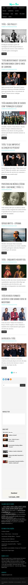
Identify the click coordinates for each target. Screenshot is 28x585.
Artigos (4, 11)
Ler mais (4, 53)
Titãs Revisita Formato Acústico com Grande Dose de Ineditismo (14, 299)
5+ (2, 507)
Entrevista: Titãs (8, 338)
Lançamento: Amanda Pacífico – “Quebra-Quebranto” (11, 544)
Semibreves (10, 11)
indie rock (14, 516)
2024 (10, 510)
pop (13, 520)
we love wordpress (17, 582)
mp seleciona (19, 518)
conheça (5, 512)
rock (8, 521)
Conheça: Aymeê (5, 531)
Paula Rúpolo (11, 582)
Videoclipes (21, 8)
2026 (16, 510)
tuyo (12, 523)
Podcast (9, 8)
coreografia (13, 512)
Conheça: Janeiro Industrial (7, 539)
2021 (21, 509)
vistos (11, 432)
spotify (14, 521)
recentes (5, 432)
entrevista (10, 514)
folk (16, 514)
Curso (10, 17)
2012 (8, 507)
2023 (7, 510)
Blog (12, 14)
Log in (2, 583)
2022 (3, 510)
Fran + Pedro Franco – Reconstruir (9, 534)
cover (17, 512)
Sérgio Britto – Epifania (11, 223)
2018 (7, 509)
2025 (13, 510)
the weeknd (18, 521)
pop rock (18, 520)
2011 (4, 507)
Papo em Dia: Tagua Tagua (7, 550)
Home (3, 8)
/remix (16, 14)
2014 (16, 507)
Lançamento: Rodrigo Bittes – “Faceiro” (10, 536)
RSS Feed (24, 582)
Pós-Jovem (22, 14)
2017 (3, 509)
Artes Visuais (5, 14)
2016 (24, 507)
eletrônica (22, 512)
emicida (3, 514)
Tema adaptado (4, 582)
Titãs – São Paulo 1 (9, 24)
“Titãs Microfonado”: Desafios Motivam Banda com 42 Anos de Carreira (13, 63)
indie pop (8, 516)
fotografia (20, 514)
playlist (9, 520)
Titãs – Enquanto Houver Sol (13, 259)
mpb (14, 518)
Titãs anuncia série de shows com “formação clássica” (13, 104)
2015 (20, 507)
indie (3, 516)
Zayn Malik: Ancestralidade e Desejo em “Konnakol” (13, 548)
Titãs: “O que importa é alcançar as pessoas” (10, 146)
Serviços (4, 17)
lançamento (7, 518)
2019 (12, 508)
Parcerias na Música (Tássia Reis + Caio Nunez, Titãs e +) (13, 185)
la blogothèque (21, 516)
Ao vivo (17, 11)
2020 (16, 508)
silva (11, 521)
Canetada (15, 8)
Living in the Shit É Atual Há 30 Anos (10, 541)
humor (24, 514)
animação (21, 510)
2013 (12, 507)
